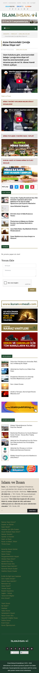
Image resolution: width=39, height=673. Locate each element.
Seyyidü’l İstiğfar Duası (9, 618)
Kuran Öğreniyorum (8, 625)
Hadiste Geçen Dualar (9, 571)
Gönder (32, 289)
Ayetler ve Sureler (7, 537)
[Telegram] (27, 9)
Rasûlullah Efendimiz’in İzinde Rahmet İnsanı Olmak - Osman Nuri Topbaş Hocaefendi (24, 435)
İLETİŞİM (32, 3)
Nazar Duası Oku (7, 615)
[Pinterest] (24, 9)
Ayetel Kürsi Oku (7, 561)
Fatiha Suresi (6, 620)
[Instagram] (16, 9)
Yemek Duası (6, 588)
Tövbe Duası (5, 544)
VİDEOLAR (14, 34)
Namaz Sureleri (6, 534)
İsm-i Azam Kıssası (17, 384)
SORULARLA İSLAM (24, 34)
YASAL (24, 3)
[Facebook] (10, 9)
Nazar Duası (5, 554)
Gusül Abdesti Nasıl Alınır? (10, 532)
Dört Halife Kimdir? (8, 579)
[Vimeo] (27, 649)
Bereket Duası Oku (8, 564)
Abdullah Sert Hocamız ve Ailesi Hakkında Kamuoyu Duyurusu (21, 449)
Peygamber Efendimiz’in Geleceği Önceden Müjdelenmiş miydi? (22, 377)
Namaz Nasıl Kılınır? (8, 522)
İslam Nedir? (5, 527)
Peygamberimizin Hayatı (10, 556)
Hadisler (4, 608)
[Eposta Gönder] (32, 187)
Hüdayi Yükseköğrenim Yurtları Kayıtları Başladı (21, 426)
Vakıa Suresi (5, 611)
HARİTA (19, 3)
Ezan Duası (5, 623)
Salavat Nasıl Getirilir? (9, 566)
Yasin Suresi (5, 603)
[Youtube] (19, 9)
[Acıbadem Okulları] (19, 469)
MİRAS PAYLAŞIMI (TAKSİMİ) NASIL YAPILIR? (18, 136)
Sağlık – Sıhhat (6, 593)
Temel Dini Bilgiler (7, 596)
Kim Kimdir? (5, 598)
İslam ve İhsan (6, 96)
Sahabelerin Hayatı (8, 613)
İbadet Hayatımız (7, 591)
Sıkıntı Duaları (6, 552)
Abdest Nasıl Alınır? (8, 559)
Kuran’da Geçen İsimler (9, 549)
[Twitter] (13, 9)
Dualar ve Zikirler (7, 524)
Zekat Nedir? (6, 586)
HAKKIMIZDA (12, 3)
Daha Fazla (32, 510)
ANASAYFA (6, 34)
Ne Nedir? (5, 606)
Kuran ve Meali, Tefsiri (9, 541)
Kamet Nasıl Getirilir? (8, 581)
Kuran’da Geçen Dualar (9, 569)
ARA (28, 3)
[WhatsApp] (21, 9)
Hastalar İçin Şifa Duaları (10, 529)
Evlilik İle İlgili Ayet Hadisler (11, 576)
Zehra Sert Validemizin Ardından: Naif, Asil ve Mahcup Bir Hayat (23, 362)
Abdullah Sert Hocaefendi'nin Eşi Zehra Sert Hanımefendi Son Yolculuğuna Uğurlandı (23, 442)
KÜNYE (5, 3)
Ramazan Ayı (6, 583)
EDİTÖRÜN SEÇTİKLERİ (8, 420)
